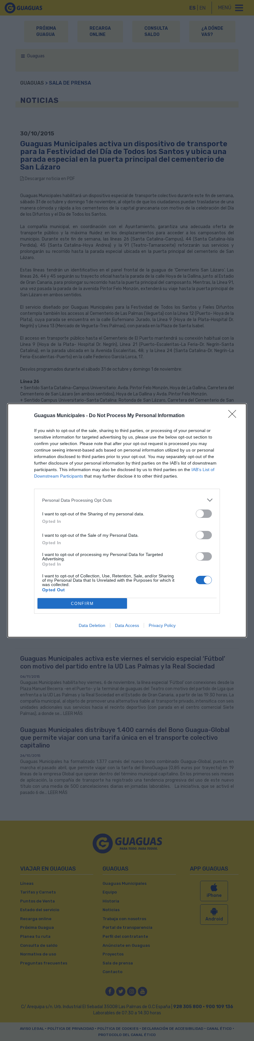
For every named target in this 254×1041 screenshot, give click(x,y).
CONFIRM (82, 603)
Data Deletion (92, 625)
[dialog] (127, 520)
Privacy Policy (162, 625)
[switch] (204, 513)
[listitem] (127, 500)
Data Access (127, 625)
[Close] (234, 416)
